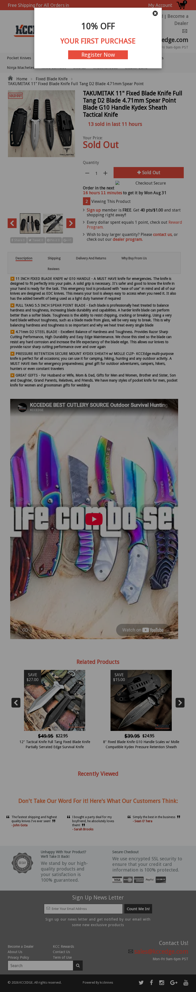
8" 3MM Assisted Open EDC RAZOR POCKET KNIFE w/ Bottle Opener (87, 976)
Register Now (98, 55)
